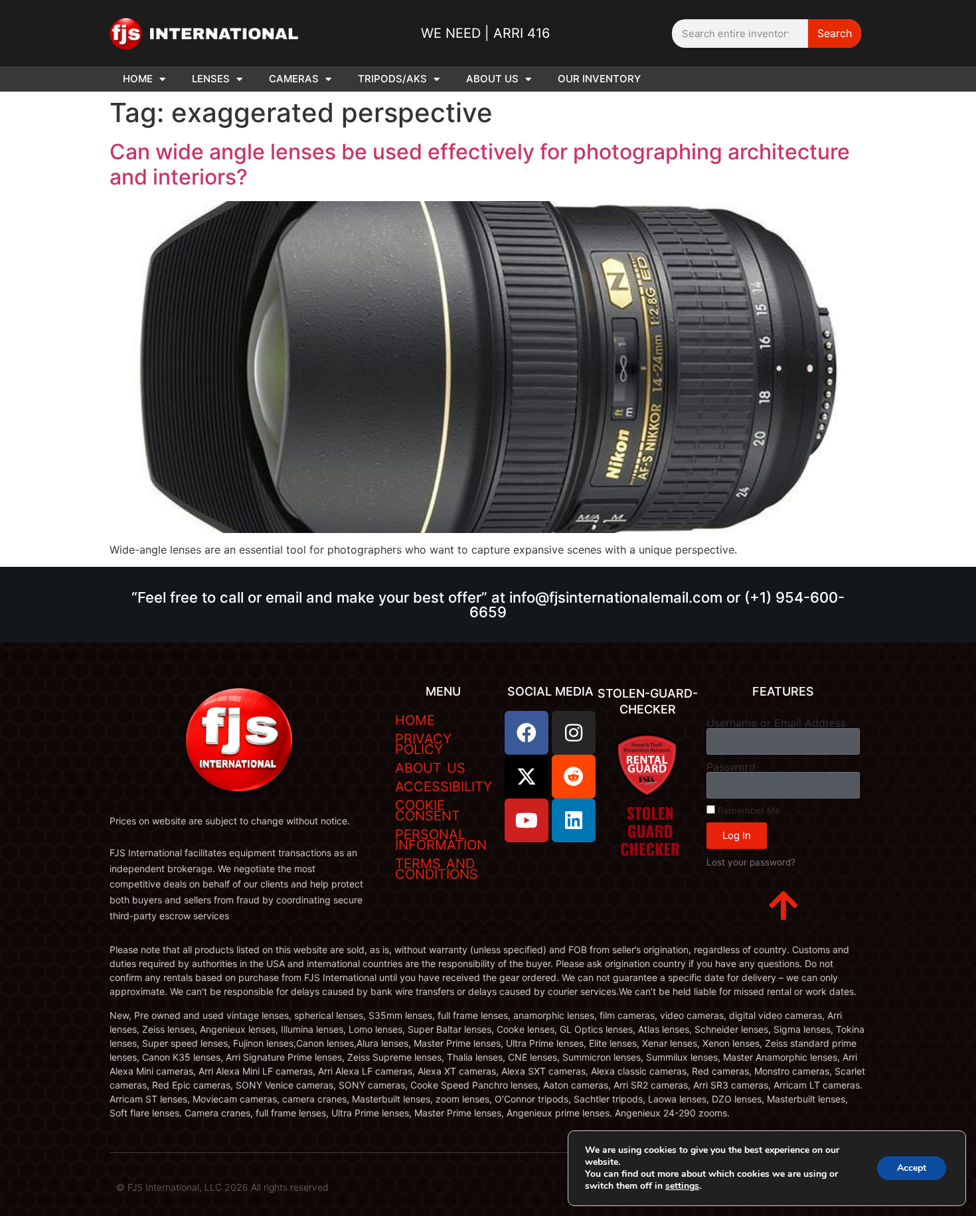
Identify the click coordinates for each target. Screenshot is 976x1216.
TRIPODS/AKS (392, 78)
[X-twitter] (526, 776)
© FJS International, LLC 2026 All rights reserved (222, 1187)
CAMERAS (294, 78)
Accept (911, 1168)
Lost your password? (750, 862)
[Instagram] (574, 733)
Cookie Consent (427, 810)
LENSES (211, 78)
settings (682, 1186)
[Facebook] (526, 733)
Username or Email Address (776, 723)
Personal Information (441, 839)
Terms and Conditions (436, 869)
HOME (138, 78)
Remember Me (747, 810)
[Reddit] (574, 776)
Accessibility (443, 787)
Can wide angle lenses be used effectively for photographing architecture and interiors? (480, 164)
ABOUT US (492, 78)
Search (834, 33)
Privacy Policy (423, 744)
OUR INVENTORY (599, 78)
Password (731, 766)
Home (415, 720)
